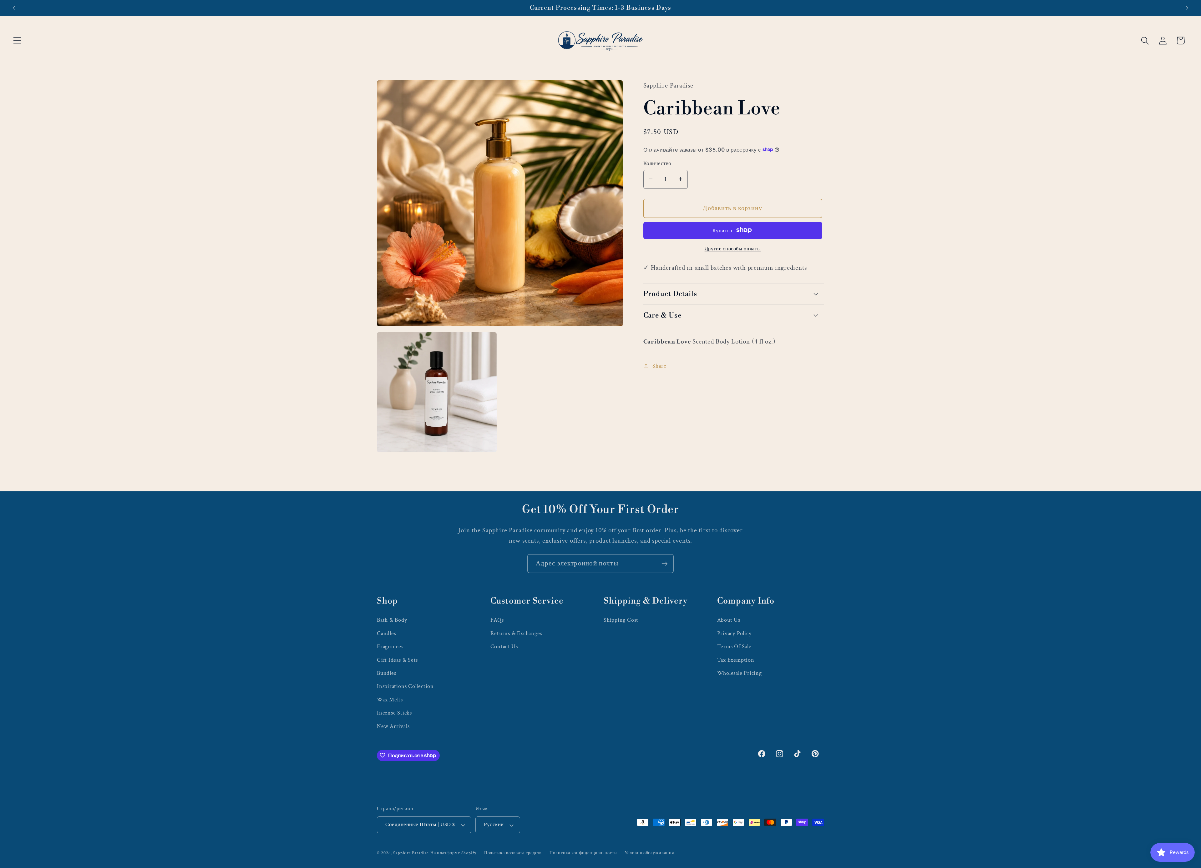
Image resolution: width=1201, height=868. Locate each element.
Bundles (386, 672)
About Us (728, 620)
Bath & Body (392, 620)
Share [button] (659, 365)
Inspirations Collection (405, 686)
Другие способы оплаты (733, 248)
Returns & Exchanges (516, 633)
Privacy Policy (734, 633)
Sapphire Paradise (410, 853)
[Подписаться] (664, 563)
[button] (17, 40)
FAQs (497, 620)
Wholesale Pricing (739, 672)
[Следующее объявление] (1187, 8)
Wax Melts (390, 699)
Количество (657, 163)
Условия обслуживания (649, 853)
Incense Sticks (394, 712)
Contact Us (504, 646)
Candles (386, 633)
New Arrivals (393, 726)
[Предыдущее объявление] (14, 8)
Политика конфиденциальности (583, 853)
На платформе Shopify (453, 853)
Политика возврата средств (513, 853)
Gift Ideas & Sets (397, 659)
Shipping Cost (621, 620)
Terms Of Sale (734, 646)
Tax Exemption (735, 659)
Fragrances (390, 646)
